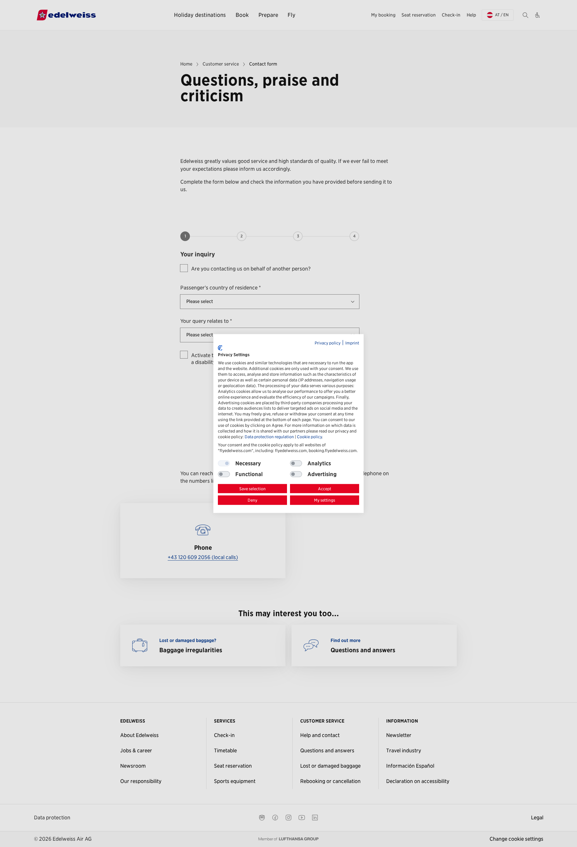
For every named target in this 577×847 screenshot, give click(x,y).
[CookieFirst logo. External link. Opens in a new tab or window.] (220, 348)
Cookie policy (309, 436)
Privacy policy (327, 343)
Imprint (352, 343)
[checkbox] (296, 463)
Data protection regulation (269, 436)
